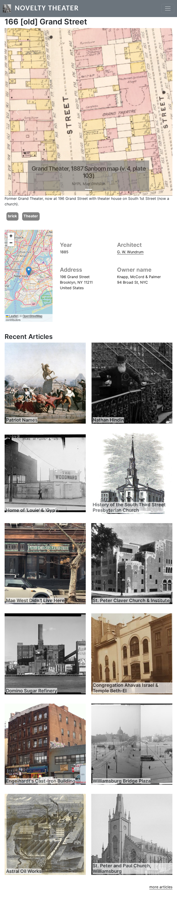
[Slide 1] (88, 189)
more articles (160, 887)
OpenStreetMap (32, 316)
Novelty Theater (47, 8)
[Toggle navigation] (167, 8)
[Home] (9, 8)
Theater (31, 216)
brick (12, 216)
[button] (17, 112)
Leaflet (13, 316)
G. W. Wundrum (130, 252)
